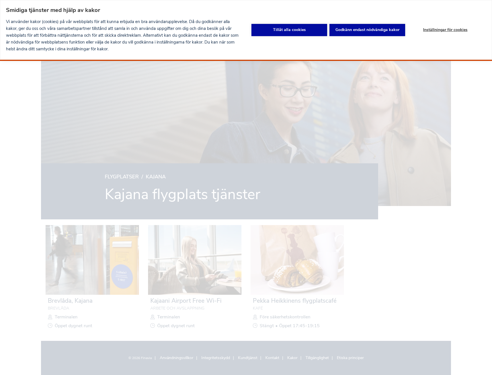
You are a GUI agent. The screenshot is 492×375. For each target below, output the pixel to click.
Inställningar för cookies (445, 29)
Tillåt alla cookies (289, 29)
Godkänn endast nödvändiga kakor (367, 29)
